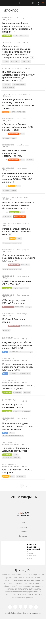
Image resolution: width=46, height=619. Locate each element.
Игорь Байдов (21, 18)
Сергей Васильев (22, 94)
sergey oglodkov (22, 418)
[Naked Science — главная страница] (12, 3)
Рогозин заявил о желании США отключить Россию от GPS (16, 232)
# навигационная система (12, 243)
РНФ (18, 42)
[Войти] (43, 3)
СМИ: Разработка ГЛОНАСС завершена (17, 471)
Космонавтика (14, 265)
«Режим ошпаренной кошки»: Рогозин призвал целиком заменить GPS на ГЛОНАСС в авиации (18, 177)
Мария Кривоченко (23, 276)
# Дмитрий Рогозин (9, 138)
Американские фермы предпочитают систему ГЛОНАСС (14, 153)
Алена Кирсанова (23, 145)
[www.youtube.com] (20, 607)
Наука (5, 352)
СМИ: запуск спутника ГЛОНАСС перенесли (14, 301)
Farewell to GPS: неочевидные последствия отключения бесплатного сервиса (18, 205)
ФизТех (19, 68)
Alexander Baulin (22, 197)
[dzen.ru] (26, 607)
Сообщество (13, 134)
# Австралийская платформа (13, 436)
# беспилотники (8, 87)
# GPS (15, 36)
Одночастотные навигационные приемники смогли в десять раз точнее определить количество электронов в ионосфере (17, 52)
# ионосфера (25, 61)
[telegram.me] (31, 607)
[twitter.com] (10, 607)
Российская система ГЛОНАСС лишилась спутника (18, 387)
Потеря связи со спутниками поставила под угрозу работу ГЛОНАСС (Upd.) (17, 367)
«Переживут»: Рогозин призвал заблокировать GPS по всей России (17, 127)
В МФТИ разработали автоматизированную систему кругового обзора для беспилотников (18, 76)
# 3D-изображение (19, 84)
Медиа (11, 186)
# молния (6, 330)
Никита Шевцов (22, 314)
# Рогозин (30, 160)
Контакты (23, 527)
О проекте (23, 532)
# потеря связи (25, 373)
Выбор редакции (19, 216)
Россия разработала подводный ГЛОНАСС (13, 406)
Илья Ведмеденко (23, 250)
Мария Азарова (22, 119)
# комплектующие (26, 352)
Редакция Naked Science (10, 339)
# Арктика (16, 411)
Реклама (23, 536)
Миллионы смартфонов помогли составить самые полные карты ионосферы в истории (17, 27)
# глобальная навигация (11, 457)
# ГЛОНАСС (24, 36)
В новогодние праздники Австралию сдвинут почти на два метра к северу (17, 426)
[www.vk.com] (15, 607)
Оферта (23, 523)
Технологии (7, 36)
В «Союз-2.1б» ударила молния (14, 320)
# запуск (28, 307)
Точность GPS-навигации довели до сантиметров (15, 449)
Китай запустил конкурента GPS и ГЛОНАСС (16, 282)
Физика (5, 112)
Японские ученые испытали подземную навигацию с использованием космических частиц (18, 103)
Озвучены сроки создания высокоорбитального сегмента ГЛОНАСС (18, 258)
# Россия (27, 392)
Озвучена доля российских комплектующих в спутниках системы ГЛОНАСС (17, 345)
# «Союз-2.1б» (26, 326)
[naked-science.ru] (36, 607)
